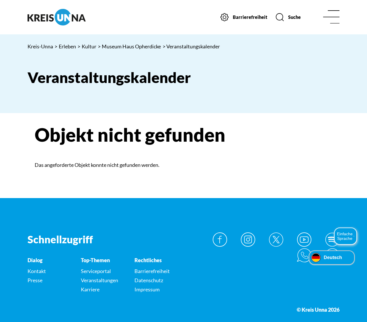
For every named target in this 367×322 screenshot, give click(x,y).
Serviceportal (96, 271)
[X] (276, 239)
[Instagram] (248, 239)
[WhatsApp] (304, 255)
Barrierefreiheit (152, 271)
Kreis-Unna (40, 46)
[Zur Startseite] (63, 17)
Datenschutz (148, 280)
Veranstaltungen (99, 280)
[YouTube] (304, 239)
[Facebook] (220, 239)
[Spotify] (332, 239)
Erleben (65, 46)
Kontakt (37, 271)
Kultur (86, 46)
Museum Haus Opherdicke (129, 46)
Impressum (147, 289)
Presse (35, 280)
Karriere (90, 289)
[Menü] (331, 17)
